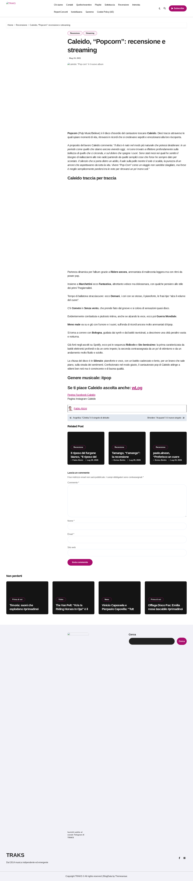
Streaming (90, 33)
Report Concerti (61, 12)
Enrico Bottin (119, 460)
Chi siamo (58, 5)
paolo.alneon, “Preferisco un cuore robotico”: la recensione (168, 456)
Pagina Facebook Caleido (81, 394)
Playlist (98, 5)
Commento (73, 482)
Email (70, 534)
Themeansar (121, 876)
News (107, 599)
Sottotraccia (110, 5)
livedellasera (76, 12)
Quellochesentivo (84, 5)
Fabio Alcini (80, 408)
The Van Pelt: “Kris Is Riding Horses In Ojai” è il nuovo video (72, 609)
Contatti (69, 5)
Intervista (136, 5)
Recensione (123, 5)
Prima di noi (17, 599)
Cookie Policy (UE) (105, 12)
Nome (70, 521)
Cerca (132, 634)
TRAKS (15, 855)
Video (61, 599)
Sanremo (90, 12)
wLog (137, 387)
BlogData (107, 876)
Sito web (71, 547)
